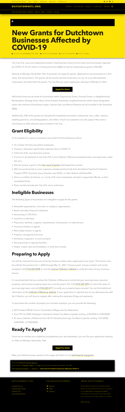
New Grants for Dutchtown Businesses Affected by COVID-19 (57, 40)
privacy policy (89, 391)
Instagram (52, 391)
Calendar (78, 6)
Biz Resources (62, 1)
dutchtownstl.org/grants (82, 355)
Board (37, 12)
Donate (56, 12)
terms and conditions (102, 391)
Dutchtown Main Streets (19, 1)
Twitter (72, 53)
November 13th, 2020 (30, 53)
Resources (52, 1)
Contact (98, 6)
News (69, 6)
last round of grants (51, 165)
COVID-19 (22, 363)
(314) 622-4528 (33, 269)
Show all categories (31, 363)
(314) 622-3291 (82, 284)
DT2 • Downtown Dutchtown (20, 369)
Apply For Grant (62, 89)
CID (29, 1)
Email (87, 53)
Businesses (43, 1)
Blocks (35, 1)
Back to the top (85, 402)
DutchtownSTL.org (26, 6)
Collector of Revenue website (42, 292)
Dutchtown (16, 391)
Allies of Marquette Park (19, 394)
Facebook (54, 53)
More (107, 6)
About (88, 6)
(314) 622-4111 (46, 288)
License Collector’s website (63, 269)
